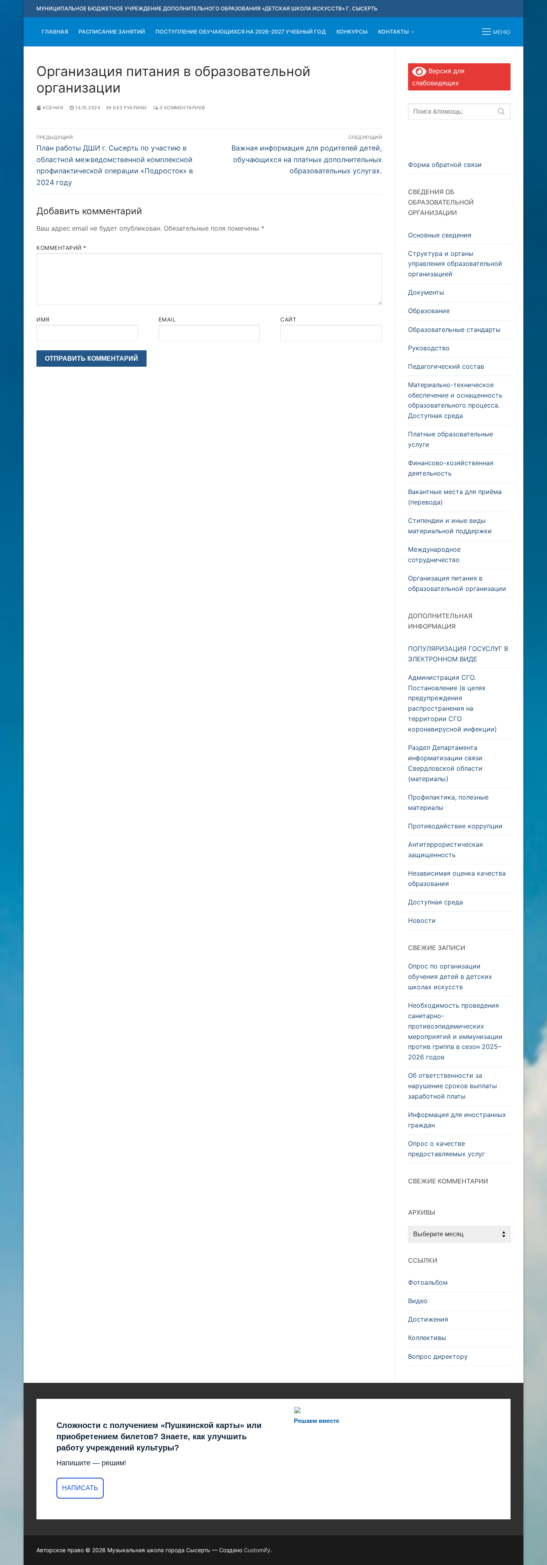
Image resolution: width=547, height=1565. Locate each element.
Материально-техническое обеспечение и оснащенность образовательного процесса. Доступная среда (455, 400)
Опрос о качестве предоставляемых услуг (446, 1148)
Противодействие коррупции (455, 826)
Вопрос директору (438, 1356)
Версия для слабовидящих (438, 77)
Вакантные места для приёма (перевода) (455, 497)
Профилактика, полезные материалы (448, 802)
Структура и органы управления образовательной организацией (455, 263)
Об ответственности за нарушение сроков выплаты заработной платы (452, 1085)
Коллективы (427, 1338)
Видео (418, 1301)
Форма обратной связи (445, 165)
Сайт (288, 319)
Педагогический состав (446, 366)
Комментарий (61, 248)
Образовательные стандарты (454, 329)
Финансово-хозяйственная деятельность (450, 468)
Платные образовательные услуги (450, 439)
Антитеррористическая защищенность (445, 849)
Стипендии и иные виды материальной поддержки (450, 525)
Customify (257, 1550)
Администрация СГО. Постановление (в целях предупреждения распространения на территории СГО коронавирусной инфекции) (452, 703)
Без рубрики (129, 107)
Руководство (429, 348)
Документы (426, 292)
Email (167, 319)
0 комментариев (181, 107)
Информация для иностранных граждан (457, 1120)
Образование (429, 311)
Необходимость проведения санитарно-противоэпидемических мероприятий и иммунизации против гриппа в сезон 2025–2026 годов (455, 1031)
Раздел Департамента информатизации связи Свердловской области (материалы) (445, 763)
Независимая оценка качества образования (457, 878)
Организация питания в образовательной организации (457, 583)
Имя (43, 319)
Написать (80, 1488)
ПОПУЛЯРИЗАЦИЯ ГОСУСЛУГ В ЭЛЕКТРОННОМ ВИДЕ (458, 654)
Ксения (52, 107)
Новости (422, 920)
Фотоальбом (428, 1282)
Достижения (428, 1319)
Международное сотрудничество (434, 554)
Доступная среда (435, 902)
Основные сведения (439, 235)
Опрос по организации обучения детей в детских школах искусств (450, 976)
